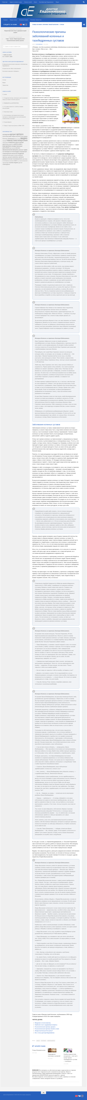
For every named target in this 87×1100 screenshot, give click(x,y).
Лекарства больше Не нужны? (44, 1030)
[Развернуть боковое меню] (84, 24)
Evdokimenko (39, 44)
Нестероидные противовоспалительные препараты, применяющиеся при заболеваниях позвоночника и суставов (14, 117)
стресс (16, 160)
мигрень (16, 150)
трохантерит (6, 162)
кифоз (20, 144)
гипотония (5, 142)
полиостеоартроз (18, 155)
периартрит (23, 151)
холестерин (13, 162)
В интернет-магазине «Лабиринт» (11, 71)
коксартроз (7, 146)
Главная (5, 20)
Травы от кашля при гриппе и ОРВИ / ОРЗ (14, 125)
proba (5, 94)
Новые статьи (13, 20)
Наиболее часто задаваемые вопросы (46, 1025)
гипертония (22, 140)
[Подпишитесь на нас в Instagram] (26, 25)
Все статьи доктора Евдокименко (44, 1032)
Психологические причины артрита (45, 1027)
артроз (38, 1040)
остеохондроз (14, 151)
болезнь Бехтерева (21, 136)
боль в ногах (17, 138)
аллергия (6, 134)
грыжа (21, 142)
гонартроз (11, 142)
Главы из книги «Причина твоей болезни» (45, 24)
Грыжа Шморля (7, 122)
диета (16, 144)
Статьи (62, 24)
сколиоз (11, 160)
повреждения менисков (10, 153)
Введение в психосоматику (43, 1023)
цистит (20, 162)
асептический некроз (9, 136)
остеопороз (43, 1040)
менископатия (7, 150)
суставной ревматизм (22, 160)
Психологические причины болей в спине (47, 1028)
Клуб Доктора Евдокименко (46, 2)
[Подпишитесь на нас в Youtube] (21, 25)
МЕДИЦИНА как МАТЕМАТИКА (11, 103)
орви (25, 150)
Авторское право (23, 20)
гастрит (4, 140)
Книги (35, 2)
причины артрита (7, 157)
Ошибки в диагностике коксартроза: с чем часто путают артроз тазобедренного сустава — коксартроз (70, 1058)
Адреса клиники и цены (16, 2)
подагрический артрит (8, 155)
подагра (21, 153)
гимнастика (12, 140)
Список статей (28, 2)
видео (23, 138)
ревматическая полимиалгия (12, 159)
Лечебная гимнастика (35, 20)
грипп (17, 142)
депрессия (11, 144)
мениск (18, 148)
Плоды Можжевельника (38, 1050)
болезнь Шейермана (9, 138)
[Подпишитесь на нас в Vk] (23, 25)
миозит (21, 150)
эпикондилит (6, 164)
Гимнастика (5, 85)
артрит (13, 134)
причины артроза (51, 1040)
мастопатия (12, 148)
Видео (57, 2)
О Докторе (4, 2)
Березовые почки (8, 111)
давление (5, 144)
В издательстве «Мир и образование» (12, 68)
